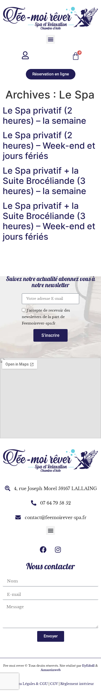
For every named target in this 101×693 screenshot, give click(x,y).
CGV (54, 684)
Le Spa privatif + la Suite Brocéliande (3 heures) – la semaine (44, 180)
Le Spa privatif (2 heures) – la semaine (44, 115)
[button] (50, 39)
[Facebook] (43, 549)
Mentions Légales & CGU (27, 684)
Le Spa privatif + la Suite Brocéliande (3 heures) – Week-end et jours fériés (49, 221)
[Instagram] (58, 549)
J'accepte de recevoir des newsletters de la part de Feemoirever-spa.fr (46, 317)
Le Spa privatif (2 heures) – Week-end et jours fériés (49, 145)
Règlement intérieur (77, 684)
